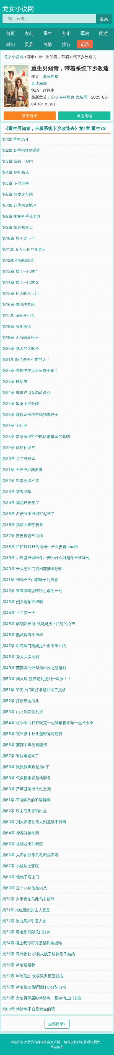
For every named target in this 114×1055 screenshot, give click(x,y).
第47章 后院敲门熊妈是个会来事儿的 (34, 645)
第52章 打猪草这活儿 (20, 700)
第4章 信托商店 (15, 172)
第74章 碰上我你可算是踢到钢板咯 (32, 942)
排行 (66, 44)
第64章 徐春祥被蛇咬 (20, 832)
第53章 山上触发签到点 (22, 711)
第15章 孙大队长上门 (20, 293)
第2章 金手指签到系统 (21, 150)
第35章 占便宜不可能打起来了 (28, 513)
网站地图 (57, 1047)
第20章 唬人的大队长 (20, 348)
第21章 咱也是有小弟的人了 (26, 359)
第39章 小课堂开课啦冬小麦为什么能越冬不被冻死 (46, 557)
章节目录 (29, 115)
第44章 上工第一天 (18, 612)
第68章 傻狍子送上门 (20, 876)
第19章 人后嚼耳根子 (20, 337)
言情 (47, 44)
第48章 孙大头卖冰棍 (20, 656)
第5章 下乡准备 (15, 183)
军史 (85, 33)
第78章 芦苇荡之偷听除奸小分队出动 (34, 987)
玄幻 (29, 33)
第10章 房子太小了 (18, 238)
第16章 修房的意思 (18, 304)
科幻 (10, 44)
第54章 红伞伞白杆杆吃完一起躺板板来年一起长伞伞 (48, 722)
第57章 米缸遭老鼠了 (20, 755)
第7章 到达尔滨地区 (19, 205)
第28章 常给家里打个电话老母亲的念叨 (36, 436)
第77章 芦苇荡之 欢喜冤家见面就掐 (32, 976)
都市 (66, 33)
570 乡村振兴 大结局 (69, 97)
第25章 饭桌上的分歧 (20, 403)
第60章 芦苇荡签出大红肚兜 (26, 788)
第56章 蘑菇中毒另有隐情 (24, 744)
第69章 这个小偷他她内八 (24, 887)
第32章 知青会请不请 (20, 480)
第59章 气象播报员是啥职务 (26, 777)
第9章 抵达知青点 (17, 227)
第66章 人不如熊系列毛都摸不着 (30, 854)
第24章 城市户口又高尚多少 (26, 392)
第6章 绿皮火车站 (17, 194)
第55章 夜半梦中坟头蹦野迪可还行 (32, 733)
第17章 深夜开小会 (18, 315)
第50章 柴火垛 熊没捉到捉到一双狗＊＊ (36, 678)
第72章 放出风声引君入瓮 (24, 920)
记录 (85, 44)
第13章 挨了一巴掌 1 (20, 271)
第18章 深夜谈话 (16, 326)
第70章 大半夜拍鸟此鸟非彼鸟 (28, 898)
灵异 (29, 44)
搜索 (103, 18)
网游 (103, 33)
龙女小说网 (18, 9)
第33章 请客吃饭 (17, 491)
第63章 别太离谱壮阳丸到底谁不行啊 (34, 821)
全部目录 (57, 1023)
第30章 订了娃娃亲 (18, 458)
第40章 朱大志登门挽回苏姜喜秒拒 (32, 568)
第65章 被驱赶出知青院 (22, 843)
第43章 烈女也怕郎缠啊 (22, 601)
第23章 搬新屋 (14, 381)
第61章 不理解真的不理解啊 (26, 799)
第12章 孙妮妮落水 (18, 260)
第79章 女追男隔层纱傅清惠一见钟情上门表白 (42, 998)
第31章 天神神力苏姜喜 (22, 469)
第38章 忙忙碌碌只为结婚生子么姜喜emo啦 (40, 546)
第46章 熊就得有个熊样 (22, 634)
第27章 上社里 (14, 425)
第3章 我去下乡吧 (17, 161)
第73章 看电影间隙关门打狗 (26, 931)
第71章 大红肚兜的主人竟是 (26, 909)
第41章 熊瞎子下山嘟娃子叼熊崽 (30, 579)
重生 (47, 33)
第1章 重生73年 (15, 139)
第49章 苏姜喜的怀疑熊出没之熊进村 (34, 667)
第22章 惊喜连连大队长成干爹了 (30, 370)
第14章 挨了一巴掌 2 (20, 282)
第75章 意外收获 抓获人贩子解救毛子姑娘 (38, 954)
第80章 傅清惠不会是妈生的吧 (28, 1009)
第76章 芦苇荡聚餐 (18, 965)
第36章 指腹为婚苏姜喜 (22, 524)
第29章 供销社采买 (18, 447)
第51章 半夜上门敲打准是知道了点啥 (34, 689)
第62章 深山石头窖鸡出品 (24, 810)
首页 (10, 33)
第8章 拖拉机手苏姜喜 (21, 216)
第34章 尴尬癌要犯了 (20, 502)
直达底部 (39, 83)
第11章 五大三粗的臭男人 (24, 249)
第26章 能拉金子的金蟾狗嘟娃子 (30, 414)
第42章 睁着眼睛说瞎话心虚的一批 (32, 590)
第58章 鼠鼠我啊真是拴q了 (26, 766)
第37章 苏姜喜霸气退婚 (22, 535)
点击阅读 (84, 115)
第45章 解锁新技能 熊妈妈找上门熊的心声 (38, 623)
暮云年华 (50, 76)
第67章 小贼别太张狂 (20, 865)
